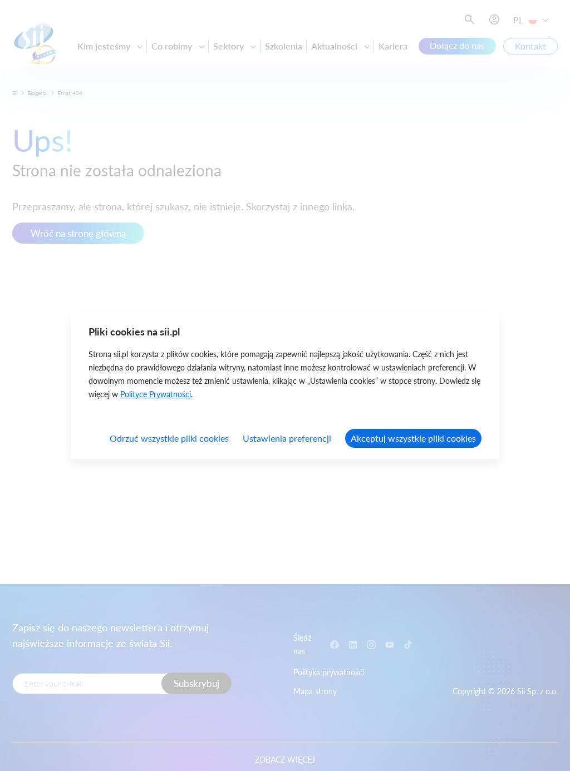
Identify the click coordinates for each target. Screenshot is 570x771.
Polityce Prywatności (155, 394)
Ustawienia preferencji (287, 438)
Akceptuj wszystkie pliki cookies (413, 438)
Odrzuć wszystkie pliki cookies (169, 438)
